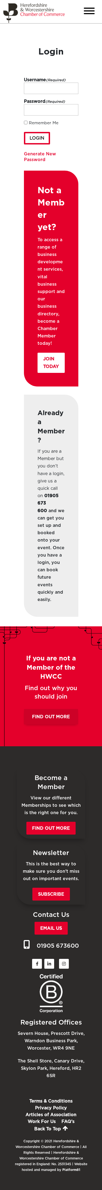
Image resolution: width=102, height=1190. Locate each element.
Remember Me (43, 122)
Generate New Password (40, 156)
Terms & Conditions (51, 1101)
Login (37, 138)
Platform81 (71, 1170)
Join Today (51, 362)
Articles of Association (51, 1114)
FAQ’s (68, 1121)
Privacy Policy (51, 1107)
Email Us (51, 928)
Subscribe (51, 894)
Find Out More (51, 716)
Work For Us (42, 1121)
